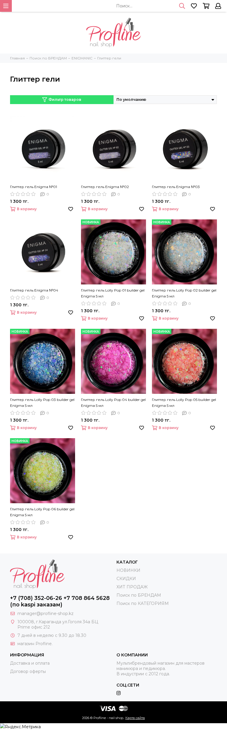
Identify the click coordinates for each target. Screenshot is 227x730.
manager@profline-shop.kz (45, 613)
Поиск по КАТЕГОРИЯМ (142, 603)
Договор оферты (28, 671)
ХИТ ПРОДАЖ (131, 587)
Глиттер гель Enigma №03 (176, 186)
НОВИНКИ (128, 570)
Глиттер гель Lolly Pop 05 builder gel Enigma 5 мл (184, 402)
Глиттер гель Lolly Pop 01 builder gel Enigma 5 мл (113, 293)
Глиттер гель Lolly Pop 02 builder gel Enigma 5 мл (184, 293)
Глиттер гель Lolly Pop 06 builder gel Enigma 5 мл (42, 512)
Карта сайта (135, 718)
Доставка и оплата (30, 663)
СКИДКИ (126, 578)
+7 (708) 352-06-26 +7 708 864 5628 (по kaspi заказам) (60, 601)
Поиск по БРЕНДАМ (138, 595)
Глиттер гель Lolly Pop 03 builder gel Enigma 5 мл (42, 402)
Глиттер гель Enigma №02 (105, 186)
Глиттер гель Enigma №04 (34, 290)
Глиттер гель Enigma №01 (33, 186)
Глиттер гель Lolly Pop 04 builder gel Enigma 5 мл (113, 402)
